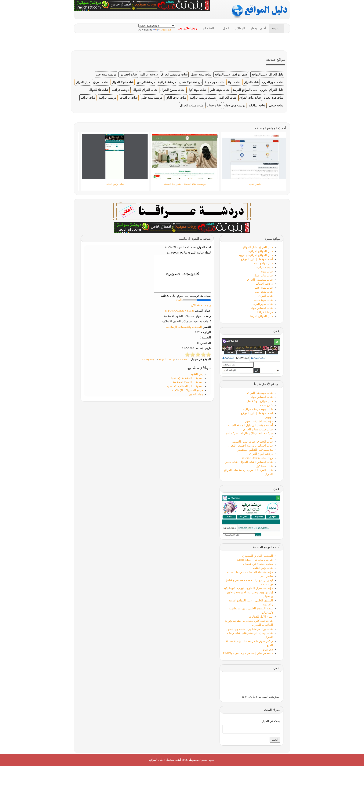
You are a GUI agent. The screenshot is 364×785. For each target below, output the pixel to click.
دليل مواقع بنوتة (263, 263)
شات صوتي (276, 105)
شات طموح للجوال (172, 89)
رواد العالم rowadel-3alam (257, 457)
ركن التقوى (196, 373)
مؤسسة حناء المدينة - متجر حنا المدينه (250, 572)
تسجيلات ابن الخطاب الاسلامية (185, 386)
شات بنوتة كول (196, 89)
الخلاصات (208, 28)
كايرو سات (266, 405)
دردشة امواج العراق (261, 453)
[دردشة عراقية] (182, 227)
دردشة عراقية (149, 74)
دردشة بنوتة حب (106, 74)
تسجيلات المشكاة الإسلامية (187, 378)
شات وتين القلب (263, 567)
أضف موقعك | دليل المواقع (231, 74)
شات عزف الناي (176, 97)
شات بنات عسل (263, 275)
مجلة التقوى (196, 394)
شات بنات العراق (250, 97)
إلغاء (179, 299)
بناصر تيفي (266, 576)
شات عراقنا (88, 97)
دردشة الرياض (146, 82)
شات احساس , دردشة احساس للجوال (250, 445)
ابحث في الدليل (271, 721)
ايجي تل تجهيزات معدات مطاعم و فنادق (249, 580)
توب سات (267, 584)
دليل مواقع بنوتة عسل (260, 401)
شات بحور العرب (272, 82)
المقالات (240, 28)
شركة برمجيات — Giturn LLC (255, 559)
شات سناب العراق (191, 105)
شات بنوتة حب (264, 291)
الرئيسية (276, 28)
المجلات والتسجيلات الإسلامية (184, 326)
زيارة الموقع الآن (201, 305)
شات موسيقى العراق (174, 74)
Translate (165, 29)
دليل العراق (83, 82)
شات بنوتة (234, 82)
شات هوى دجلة (214, 82)
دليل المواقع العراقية (260, 251)
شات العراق (251, 82)
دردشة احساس (264, 283)
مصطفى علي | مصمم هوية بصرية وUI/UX (248, 653)
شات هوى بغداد (273, 97)
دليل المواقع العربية (244, 89)
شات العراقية (227, 97)
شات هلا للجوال (98, 89)
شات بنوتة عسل (201, 74)
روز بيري (268, 649)
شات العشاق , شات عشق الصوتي (252, 441)
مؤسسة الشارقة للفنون (259, 421)
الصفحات (183, 359)
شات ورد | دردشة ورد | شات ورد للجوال (249, 628)
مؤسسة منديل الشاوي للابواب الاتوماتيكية (248, 588)
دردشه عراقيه (120, 89)
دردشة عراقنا (265, 312)
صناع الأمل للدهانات (261, 616)
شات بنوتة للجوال (122, 82)
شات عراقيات (128, 97)
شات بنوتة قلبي (219, 89)
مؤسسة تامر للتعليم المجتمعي (255, 449)
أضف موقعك (258, 28)
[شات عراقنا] (182, 211)
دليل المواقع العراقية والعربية (255, 255)
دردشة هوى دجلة (234, 105)
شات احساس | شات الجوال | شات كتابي (248, 461)
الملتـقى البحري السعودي (257, 555)
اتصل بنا (224, 28)
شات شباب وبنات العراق (258, 429)
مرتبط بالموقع (167, 359)
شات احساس (128, 74)
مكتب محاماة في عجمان (258, 563)
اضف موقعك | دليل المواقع (257, 413)
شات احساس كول (262, 307)
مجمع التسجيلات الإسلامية (187, 390)
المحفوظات (149, 359)
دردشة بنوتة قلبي (151, 97)
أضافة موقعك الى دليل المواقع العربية (250, 425)
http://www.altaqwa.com (179, 310)
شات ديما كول (264, 466)
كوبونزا (269, 417)
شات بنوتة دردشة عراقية (258, 409)
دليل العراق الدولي (271, 89)
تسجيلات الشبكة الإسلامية (188, 382)
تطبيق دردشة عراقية (203, 97)
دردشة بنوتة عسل (190, 82)
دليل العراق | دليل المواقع (267, 74)
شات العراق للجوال (145, 89)
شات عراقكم (257, 105)
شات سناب (213, 105)
